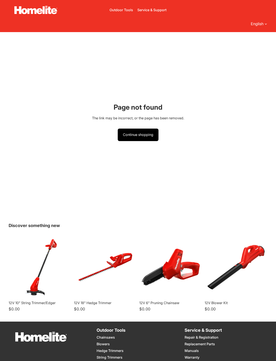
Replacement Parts (200, 344)
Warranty (192, 357)
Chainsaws (106, 337)
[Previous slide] (15, 267)
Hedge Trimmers (110, 351)
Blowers (103, 344)
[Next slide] (64, 267)
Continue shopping (138, 134)
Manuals (192, 351)
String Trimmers (109, 357)
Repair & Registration (201, 337)
